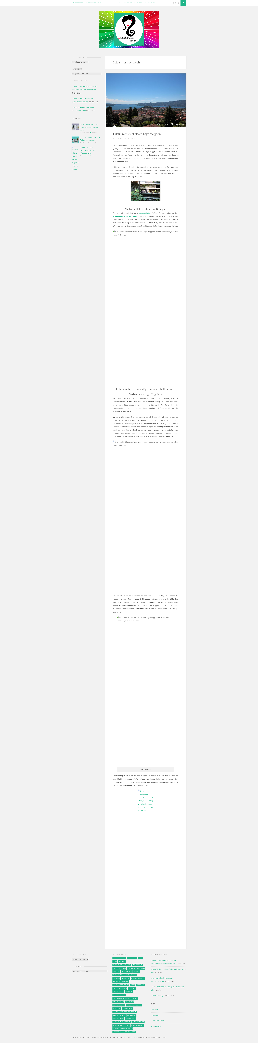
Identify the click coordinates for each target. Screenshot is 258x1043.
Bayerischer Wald (119, 958)
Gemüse (136, 971)
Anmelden (154, 1010)
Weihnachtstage (137, 1025)
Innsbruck (125, 978)
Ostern (138, 1005)
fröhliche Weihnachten (136, 968)
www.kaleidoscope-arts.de (123, 1028)
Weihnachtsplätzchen (121, 1025)
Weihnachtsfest (138, 1022)
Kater (133, 985)
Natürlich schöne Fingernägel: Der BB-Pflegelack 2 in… (88, 150)
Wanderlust (131, 1015)
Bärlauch (122, 961)
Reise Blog (117, 1008)
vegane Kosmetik (119, 1015)
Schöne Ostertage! (157, 996)
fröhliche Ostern (119, 968)
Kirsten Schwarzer (120, 988)
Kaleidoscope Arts (138, 978)
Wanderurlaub (118, 1018)
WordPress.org (156, 1026)
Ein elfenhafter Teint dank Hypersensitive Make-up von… (89, 127)
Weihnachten (130, 1018)
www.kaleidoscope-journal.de (124, 1032)
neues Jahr (130, 1001)
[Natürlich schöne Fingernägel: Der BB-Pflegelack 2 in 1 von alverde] (75, 222)
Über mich (110, 3)
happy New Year (130, 974)
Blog (140, 958)
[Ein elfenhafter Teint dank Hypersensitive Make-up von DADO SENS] (75, 126)
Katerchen (140, 985)
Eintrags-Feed (156, 1015)
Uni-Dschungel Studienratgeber (124, 1012)
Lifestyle (132, 988)
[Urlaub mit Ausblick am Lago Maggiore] (145, 100)
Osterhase (130, 1005)
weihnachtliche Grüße (121, 1022)
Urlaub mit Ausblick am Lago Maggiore (137, 134)
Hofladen (116, 978)
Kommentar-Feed (157, 1021)
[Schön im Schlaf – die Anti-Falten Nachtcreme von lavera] (75, 139)
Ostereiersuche (118, 1005)
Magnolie (129, 991)
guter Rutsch (118, 974)
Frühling (116, 971)
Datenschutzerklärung (125, 3)
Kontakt (151, 3)
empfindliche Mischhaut (122, 965)
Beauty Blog (132, 958)
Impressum (141, 3)
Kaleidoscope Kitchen (121, 985)
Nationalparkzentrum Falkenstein (125, 998)
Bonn (115, 961)
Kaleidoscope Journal (94, 3)
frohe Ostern (137, 965)
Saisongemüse (128, 1008)
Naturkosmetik (118, 1001)
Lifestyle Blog (118, 991)
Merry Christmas (119, 995)
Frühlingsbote (127, 971)
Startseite (78, 3)
